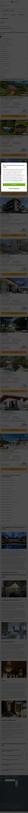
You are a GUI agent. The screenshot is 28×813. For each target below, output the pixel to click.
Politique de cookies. (18, 180)
